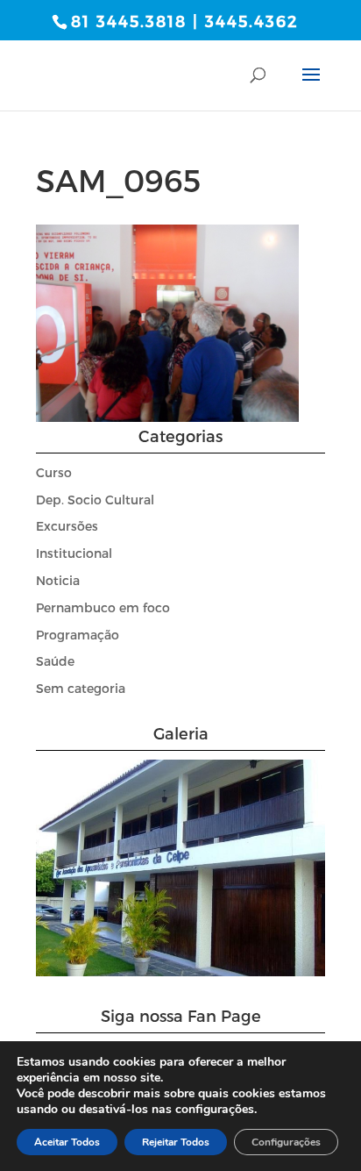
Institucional (74, 553)
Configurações (286, 1142)
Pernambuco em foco (103, 607)
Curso (54, 472)
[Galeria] (180, 971)
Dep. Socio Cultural (95, 499)
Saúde (55, 660)
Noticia (58, 580)
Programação (77, 634)
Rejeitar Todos (175, 1142)
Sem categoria (80, 688)
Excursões (67, 525)
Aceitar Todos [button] (67, 1142)
